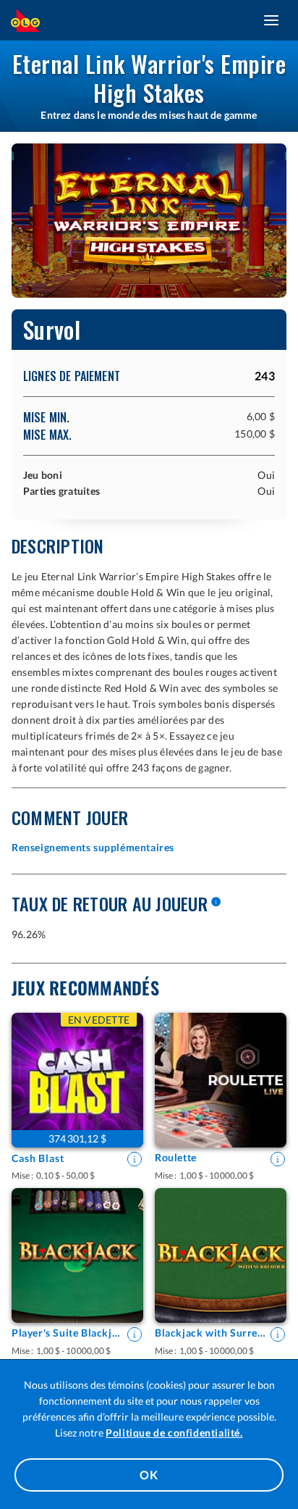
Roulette (176, 1157)
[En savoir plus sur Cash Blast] (134, 1159)
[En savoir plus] (215, 903)
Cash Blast (38, 1158)
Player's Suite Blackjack (67, 1332)
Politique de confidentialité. (174, 1432)
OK (149, 1474)
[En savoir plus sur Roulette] (277, 1159)
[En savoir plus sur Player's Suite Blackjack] (134, 1334)
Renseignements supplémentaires (93, 847)
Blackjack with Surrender (210, 1332)
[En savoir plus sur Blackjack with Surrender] (277, 1334)
